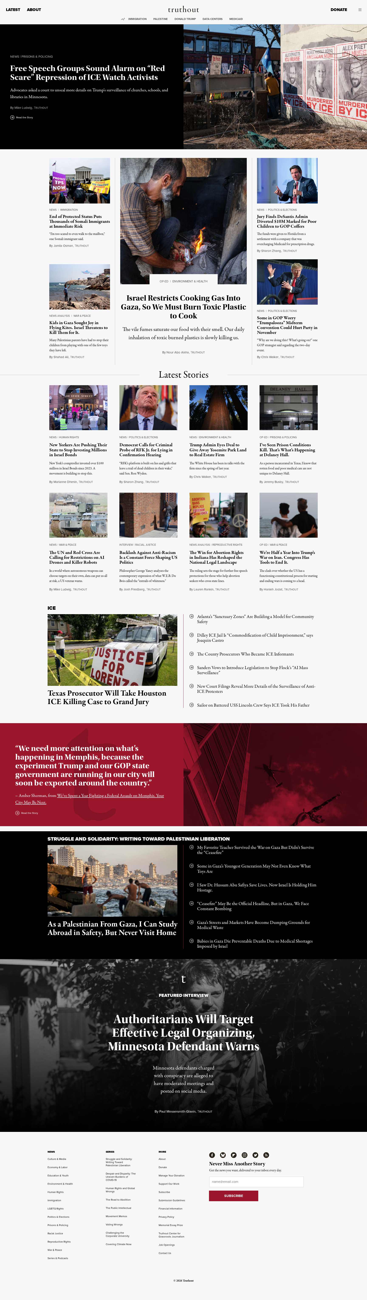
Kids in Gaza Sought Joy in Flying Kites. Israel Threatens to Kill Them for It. (78, 328)
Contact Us (165, 1253)
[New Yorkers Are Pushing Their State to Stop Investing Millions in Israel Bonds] (78, 408)
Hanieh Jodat (273, 589)
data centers (213, 19)
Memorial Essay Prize (171, 1225)
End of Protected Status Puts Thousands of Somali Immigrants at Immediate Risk (79, 221)
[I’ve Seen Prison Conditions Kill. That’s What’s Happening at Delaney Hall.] (289, 408)
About (34, 10)
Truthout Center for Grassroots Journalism (171, 1235)
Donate (339, 10)
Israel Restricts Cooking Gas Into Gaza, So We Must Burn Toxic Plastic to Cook (183, 307)
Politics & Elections (282, 210)
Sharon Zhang (271, 250)
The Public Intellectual (118, 1208)
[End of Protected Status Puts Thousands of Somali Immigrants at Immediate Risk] (79, 181)
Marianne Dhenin (65, 482)
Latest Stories (184, 375)
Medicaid (236, 19)
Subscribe (164, 1192)
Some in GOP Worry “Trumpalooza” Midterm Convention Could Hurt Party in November (287, 325)
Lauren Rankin (203, 589)
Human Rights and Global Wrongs (120, 1189)
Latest (13, 10)
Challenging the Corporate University (117, 1234)
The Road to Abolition (118, 1200)
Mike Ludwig (23, 107)
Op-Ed (164, 281)
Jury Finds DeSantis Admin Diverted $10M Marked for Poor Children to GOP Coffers (286, 221)
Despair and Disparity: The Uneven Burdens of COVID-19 (121, 1177)
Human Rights (69, 437)
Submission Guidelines (172, 1200)
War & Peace (82, 316)
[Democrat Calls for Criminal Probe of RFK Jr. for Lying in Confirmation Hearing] (148, 408)
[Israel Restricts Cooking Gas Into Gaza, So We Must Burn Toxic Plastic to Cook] (183, 221)
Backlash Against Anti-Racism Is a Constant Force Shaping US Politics (148, 558)
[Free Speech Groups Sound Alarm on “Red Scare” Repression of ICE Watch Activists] (275, 86)
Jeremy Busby (273, 482)
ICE (52, 608)
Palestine (160, 19)
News (14, 56)
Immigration (137, 19)
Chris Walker (269, 357)
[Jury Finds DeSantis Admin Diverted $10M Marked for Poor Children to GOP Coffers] (287, 181)
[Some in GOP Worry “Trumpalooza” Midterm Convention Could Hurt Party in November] (287, 282)
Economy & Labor (58, 1167)
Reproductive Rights (227, 545)
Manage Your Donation (172, 1175)
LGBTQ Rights (56, 1209)
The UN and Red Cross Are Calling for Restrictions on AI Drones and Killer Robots (76, 558)
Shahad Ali (61, 357)
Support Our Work (169, 1184)
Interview (126, 545)
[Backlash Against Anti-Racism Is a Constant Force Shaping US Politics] (148, 516)
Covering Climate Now (118, 1244)
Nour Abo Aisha (178, 352)
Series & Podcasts (58, 1258)
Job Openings (167, 1245)
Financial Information (170, 1209)
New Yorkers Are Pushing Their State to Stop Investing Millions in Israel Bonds (78, 450)
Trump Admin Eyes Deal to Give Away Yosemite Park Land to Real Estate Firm (218, 450)
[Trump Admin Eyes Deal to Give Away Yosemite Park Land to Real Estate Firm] (218, 408)
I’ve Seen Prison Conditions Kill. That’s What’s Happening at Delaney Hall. (287, 450)
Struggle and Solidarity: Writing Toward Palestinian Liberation (139, 839)
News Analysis (59, 316)
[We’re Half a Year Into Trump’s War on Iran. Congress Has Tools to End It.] (289, 516)
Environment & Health (189, 281)
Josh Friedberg (134, 589)
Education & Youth (58, 1175)
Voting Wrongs (114, 1224)
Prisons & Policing (37, 56)
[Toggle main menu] (357, 9)
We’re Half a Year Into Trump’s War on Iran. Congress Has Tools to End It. (287, 558)
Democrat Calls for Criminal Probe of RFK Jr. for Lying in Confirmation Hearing (146, 450)
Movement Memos (116, 1216)
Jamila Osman (63, 245)
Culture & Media (57, 1159)
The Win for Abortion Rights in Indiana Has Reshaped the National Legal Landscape (216, 558)
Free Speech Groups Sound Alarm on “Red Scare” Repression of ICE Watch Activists (87, 73)
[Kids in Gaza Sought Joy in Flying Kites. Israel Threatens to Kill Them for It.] (79, 287)
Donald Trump (185, 19)
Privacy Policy (166, 1217)
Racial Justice (145, 545)
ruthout (41, 108)
